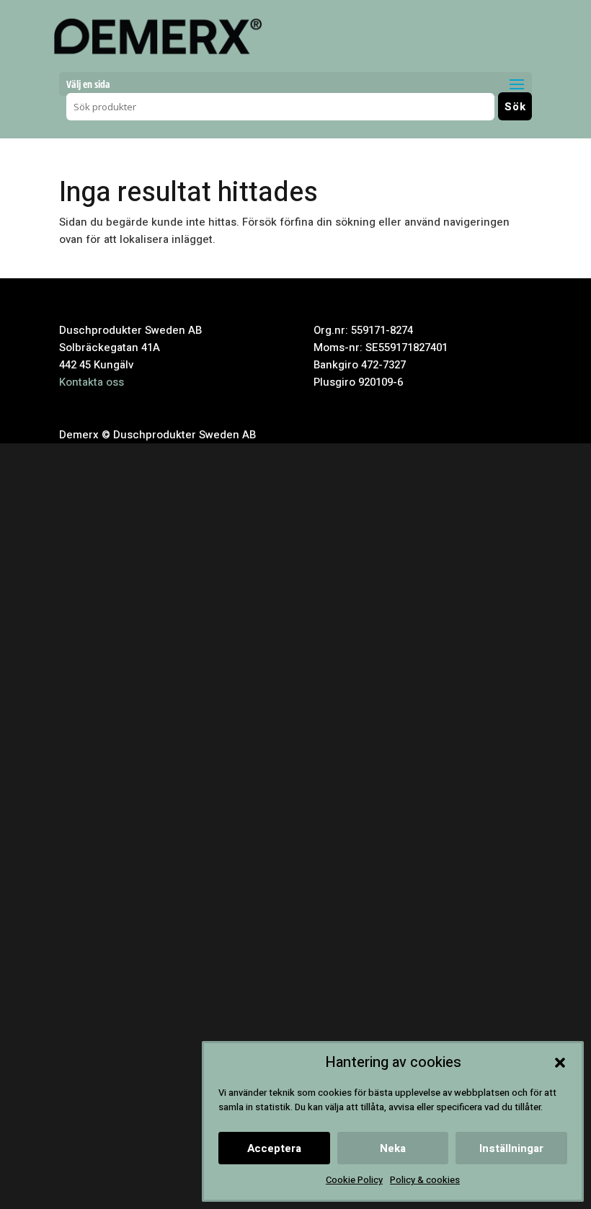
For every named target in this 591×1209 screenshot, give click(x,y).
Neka (393, 1148)
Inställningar (511, 1148)
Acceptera (274, 1148)
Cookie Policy (354, 1180)
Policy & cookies (425, 1180)
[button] (560, 1062)
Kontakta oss (91, 382)
